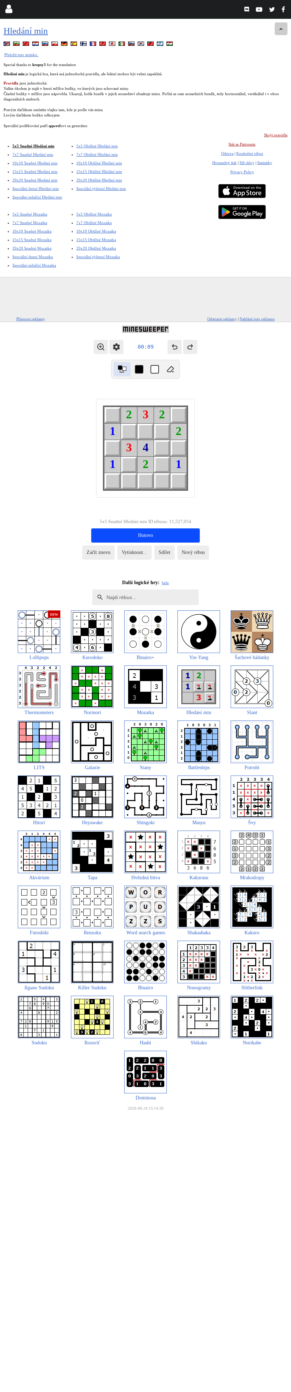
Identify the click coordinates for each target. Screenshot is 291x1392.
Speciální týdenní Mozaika (98, 257)
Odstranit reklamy (222, 319)
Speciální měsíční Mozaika (34, 265)
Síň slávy (247, 163)
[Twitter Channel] (272, 10)
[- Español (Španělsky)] (74, 45)
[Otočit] (122, 369)
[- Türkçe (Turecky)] (103, 45)
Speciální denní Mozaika (32, 257)
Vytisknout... (134, 552)
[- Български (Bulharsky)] (17, 45)
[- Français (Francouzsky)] (94, 45)
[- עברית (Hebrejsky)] (161, 45)
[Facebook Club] (285, 10)
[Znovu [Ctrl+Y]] (190, 347)
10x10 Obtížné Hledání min (99, 163)
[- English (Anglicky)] (7, 45)
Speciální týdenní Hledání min (101, 188)
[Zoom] (101, 347)
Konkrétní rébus (249, 153)
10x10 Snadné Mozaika (31, 231)
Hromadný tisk (224, 163)
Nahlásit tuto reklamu (257, 319)
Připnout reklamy (30, 319)
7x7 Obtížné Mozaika (94, 223)
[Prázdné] (170, 369)
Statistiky (264, 163)
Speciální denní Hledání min (35, 188)
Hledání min (26, 31)
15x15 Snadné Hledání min (34, 171)
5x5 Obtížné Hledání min (97, 146)
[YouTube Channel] (260, 10)
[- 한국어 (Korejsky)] (142, 45)
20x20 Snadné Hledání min (34, 180)
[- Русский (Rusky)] (46, 45)
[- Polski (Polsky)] (55, 45)
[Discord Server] (247, 10)
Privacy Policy (242, 172)
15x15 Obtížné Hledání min (99, 171)
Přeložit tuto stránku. (21, 55)
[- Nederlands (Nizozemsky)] (36, 45)
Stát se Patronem (242, 144)
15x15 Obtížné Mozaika (96, 240)
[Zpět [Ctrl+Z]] (175, 347)
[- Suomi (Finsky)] (84, 45)
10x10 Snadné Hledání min (34, 163)
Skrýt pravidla (275, 135)
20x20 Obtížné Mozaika (96, 248)
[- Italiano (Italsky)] (122, 45)
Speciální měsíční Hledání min (37, 197)
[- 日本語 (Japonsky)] (113, 45)
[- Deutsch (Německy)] (65, 45)
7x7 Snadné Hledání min (32, 154)
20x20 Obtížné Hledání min (99, 180)
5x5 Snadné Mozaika (29, 214)
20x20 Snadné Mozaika (31, 248)
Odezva (227, 153)
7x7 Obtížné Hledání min (97, 154)
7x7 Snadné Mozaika (29, 223)
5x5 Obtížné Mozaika (94, 214)
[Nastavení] (116, 347)
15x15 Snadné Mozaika (31, 240)
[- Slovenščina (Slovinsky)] (132, 45)
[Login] (8, 10)
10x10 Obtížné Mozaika (96, 231)
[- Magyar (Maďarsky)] (170, 45)
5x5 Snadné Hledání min (33, 146)
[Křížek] (155, 369)
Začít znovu (98, 552)
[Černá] (139, 369)
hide (165, 583)
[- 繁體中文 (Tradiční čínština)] (151, 45)
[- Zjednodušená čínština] (27, 45)
